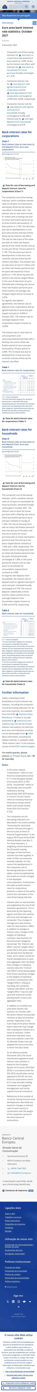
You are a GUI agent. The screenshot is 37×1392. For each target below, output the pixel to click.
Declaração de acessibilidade (17, 1278)
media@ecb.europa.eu (20, 1173)
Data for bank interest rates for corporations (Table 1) (17, 420)
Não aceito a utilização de (20, 1388)
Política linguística (12, 1281)
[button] (32, 2)
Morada (8, 1231)
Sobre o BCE (10, 1214)
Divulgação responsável (15, 1254)
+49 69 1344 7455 (18, 1169)
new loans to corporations (20, 56)
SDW (30, 734)
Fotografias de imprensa (15, 1224)
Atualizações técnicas (14, 1250)
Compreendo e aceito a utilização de (20, 1383)
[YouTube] (24, 1301)
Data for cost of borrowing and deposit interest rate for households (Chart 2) (18, 486)
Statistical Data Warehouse (17, 716)
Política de (12, 1275)
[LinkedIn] (13, 1301)
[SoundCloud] (29, 1301)
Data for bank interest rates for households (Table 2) (17, 682)
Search (26, 6)
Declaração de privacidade (16, 1271)
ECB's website (21, 747)
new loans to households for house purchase (20, 70)
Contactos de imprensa (16, 1191)
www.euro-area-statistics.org (17, 722)
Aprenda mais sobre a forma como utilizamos (20, 1377)
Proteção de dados (13, 1268)
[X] (7, 1301)
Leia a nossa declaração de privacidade (19, 1371)
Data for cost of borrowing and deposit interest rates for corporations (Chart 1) (18, 189)
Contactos (9, 1228)
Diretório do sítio (12, 1287)
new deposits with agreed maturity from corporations (18, 87)
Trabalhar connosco (13, 1217)
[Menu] (33, 7)
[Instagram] (18, 1301)
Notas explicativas (12, 1221)
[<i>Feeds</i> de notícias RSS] (18, 1306)
